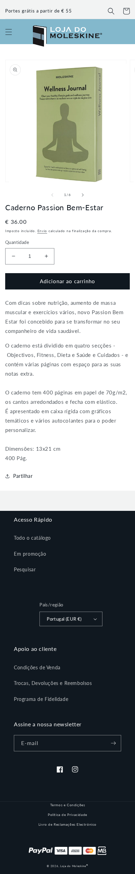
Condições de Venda (37, 667)
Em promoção (30, 554)
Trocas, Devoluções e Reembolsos (53, 683)
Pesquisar (25, 569)
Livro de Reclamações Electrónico (67, 824)
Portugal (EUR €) (64, 619)
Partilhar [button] (23, 476)
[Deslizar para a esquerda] (52, 195)
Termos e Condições (67, 805)
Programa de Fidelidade (41, 699)
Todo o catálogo (32, 538)
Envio (42, 231)
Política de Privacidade (67, 814)
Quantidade (17, 242)
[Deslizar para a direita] (82, 195)
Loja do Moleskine (74, 866)
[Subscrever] (113, 743)
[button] (111, 11)
